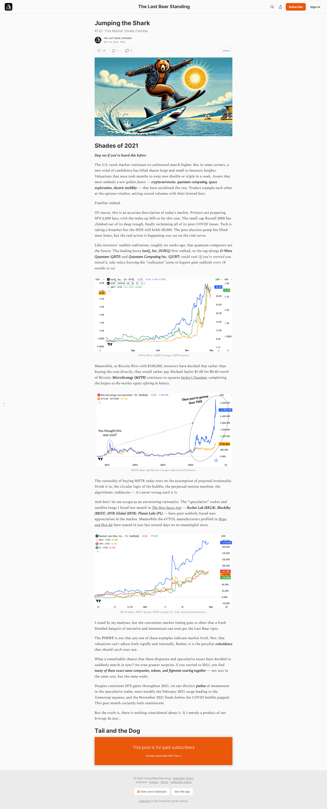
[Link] (89, 145)
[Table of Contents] (4, 404)
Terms (164, 782)
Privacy (153, 782)
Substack (144, 801)
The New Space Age (166, 508)
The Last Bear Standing (118, 38)
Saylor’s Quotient (194, 377)
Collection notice (181, 782)
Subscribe (296, 7)
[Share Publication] (280, 7)
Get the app (182, 791)
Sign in (315, 7)
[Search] (272, 7)
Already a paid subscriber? (163, 755)
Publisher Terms (183, 778)
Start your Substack (154, 791)
